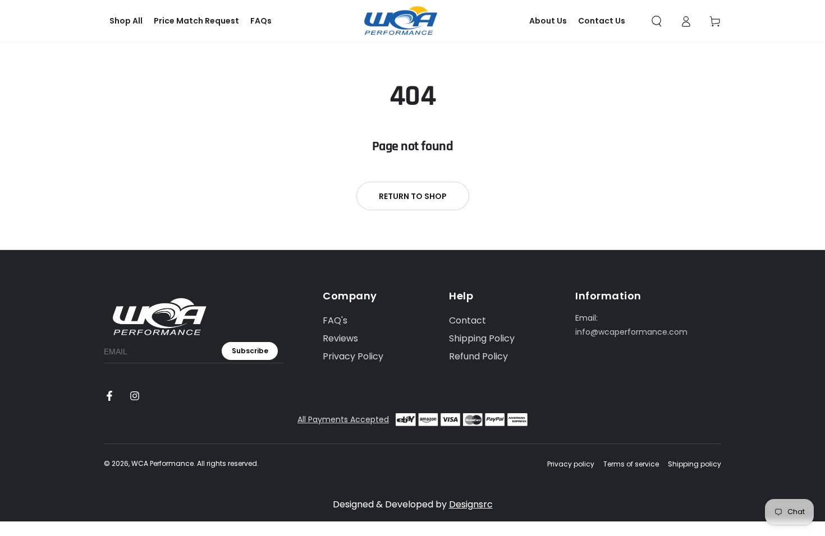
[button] (656, 21)
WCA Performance (162, 463)
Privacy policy (570, 464)
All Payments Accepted (343, 419)
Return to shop (413, 196)
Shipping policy (694, 464)
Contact (467, 320)
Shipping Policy (482, 338)
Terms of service (631, 464)
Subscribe (250, 350)
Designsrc (471, 504)
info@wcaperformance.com (631, 332)
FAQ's (335, 320)
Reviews (340, 338)
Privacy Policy (353, 356)
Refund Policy (478, 356)
